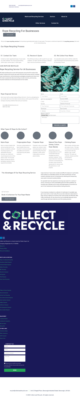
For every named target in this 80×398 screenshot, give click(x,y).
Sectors (52, 16)
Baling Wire (2, 325)
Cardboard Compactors (5, 321)
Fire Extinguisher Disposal (5, 307)
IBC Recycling (3, 269)
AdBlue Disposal (3, 302)
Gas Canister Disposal (5, 309)
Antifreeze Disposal (4, 304)
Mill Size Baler (3, 323)
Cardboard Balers (4, 318)
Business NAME (64, 98)
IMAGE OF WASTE (45, 113)
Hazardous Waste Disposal (6, 262)
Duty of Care (2, 338)
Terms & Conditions (5, 250)
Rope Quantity (63, 108)
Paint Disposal (3, 276)
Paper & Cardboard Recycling (6, 259)
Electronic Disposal (4, 271)
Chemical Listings (4, 330)
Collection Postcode (65, 103)
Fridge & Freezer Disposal (5, 290)
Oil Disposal (2, 274)
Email (61, 94)
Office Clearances (4, 333)
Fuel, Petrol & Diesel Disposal (6, 297)
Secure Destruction (4, 292)
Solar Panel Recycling (4, 279)
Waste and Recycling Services (34, 16)
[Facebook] (74, 6)
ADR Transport (3, 335)
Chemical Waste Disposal (5, 264)
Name (42, 94)
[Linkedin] (71, 6)
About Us (64, 16)
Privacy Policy (3, 248)
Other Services (40, 23)
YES (43, 101)
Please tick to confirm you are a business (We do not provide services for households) (14, 365)
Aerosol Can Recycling (5, 295)
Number (43, 103)
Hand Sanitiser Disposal (5, 300)
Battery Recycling (3, 267)
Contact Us (54, 23)
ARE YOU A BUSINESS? (46, 99)
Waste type (43, 108)
